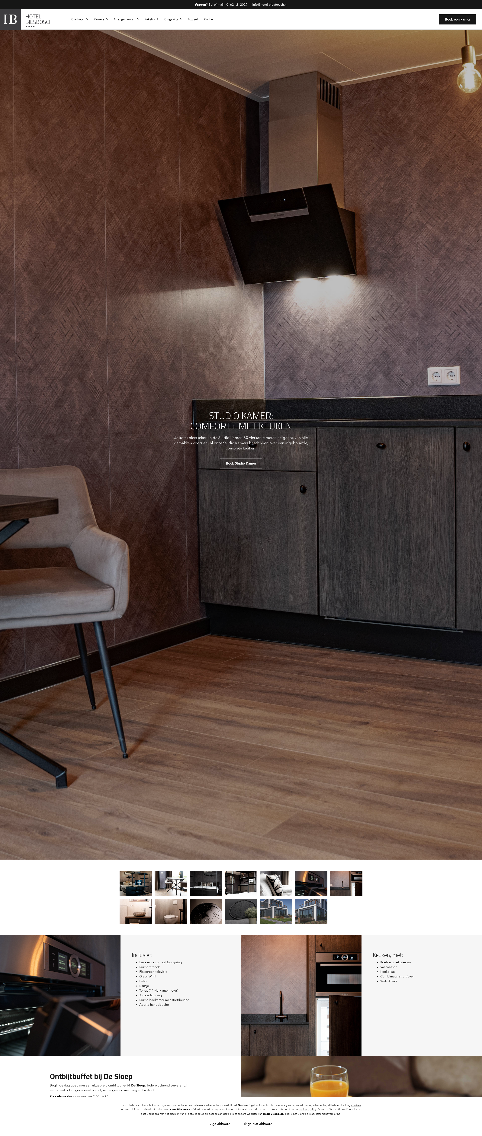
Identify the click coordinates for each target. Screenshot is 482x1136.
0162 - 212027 (237, 4)
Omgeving (171, 19)
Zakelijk (150, 19)
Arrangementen (124, 19)
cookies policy (307, 1109)
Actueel (193, 19)
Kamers (99, 19)
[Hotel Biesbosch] (28, 19)
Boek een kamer (458, 19)
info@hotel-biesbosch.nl (269, 4)
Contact (209, 19)
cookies (356, 1105)
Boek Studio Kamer (241, 463)
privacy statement (317, 1113)
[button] (87, 19)
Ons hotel (77, 19)
